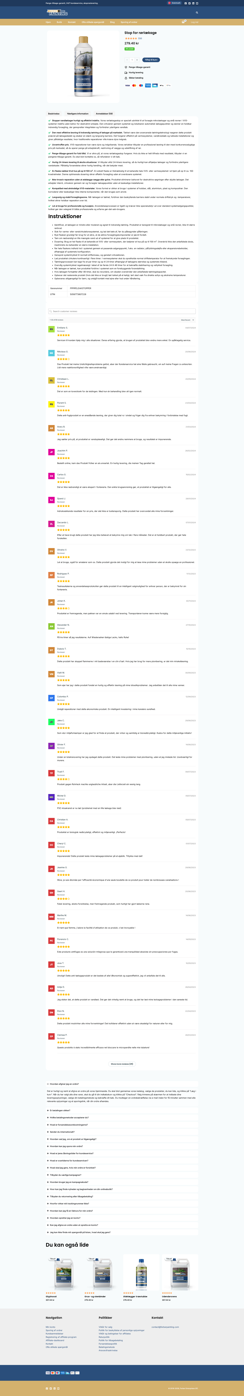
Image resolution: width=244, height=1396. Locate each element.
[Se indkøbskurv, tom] (183, 22)
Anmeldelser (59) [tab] (104, 113)
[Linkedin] (193, 3)
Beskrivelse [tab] (53, 113)
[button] (197, 12)
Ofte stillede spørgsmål (93, 22)
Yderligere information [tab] (77, 113)
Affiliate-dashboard (55, 1340)
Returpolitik (104, 1337)
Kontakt (72, 22)
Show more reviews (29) (122, 1064)
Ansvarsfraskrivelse (108, 1350)
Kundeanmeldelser (54, 1333)
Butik (59, 22)
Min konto (50, 1327)
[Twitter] (189, 3)
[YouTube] (197, 3)
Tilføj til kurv (151, 59)
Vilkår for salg (105, 1327)
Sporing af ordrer (129, 22)
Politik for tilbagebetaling (111, 1340)
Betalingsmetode (107, 1347)
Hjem (48, 22)
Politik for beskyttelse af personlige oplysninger (121, 1330)
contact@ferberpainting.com (165, 1327)
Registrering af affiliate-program (61, 1337)
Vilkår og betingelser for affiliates (115, 1333)
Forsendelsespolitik (108, 1343)
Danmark (176, 3)
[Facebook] (186, 3)
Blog (112, 22)
